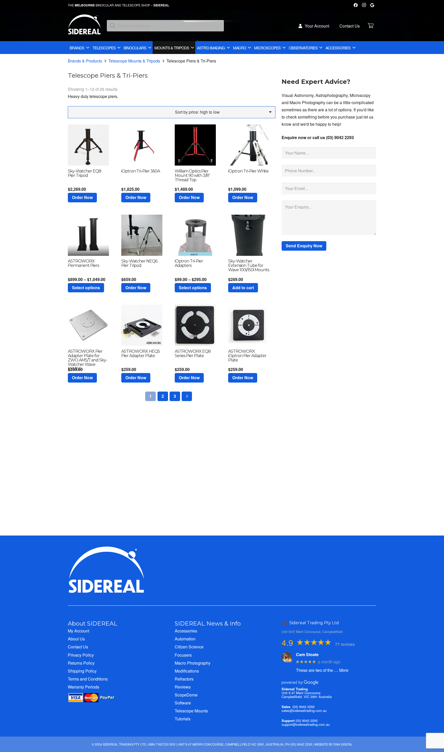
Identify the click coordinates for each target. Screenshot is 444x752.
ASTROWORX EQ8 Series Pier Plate (193, 353)
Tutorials (182, 719)
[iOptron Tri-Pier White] (248, 145)
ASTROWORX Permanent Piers (83, 263)
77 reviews (345, 644)
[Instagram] (364, 5)
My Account (78, 631)
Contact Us (78, 647)
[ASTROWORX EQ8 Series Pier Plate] (195, 325)
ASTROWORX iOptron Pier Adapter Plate (247, 356)
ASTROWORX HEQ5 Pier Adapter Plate (140, 353)
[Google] (372, 5)
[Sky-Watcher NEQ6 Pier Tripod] (141, 235)
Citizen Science (189, 647)
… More (341, 670)
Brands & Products (85, 61)
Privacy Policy (81, 655)
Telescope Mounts (191, 711)
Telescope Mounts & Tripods (134, 61)
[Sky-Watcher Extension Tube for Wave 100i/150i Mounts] (248, 235)
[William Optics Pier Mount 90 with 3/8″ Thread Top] (195, 145)
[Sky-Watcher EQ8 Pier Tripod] (88, 145)
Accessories (186, 631)
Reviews (183, 687)
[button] (82, 197)
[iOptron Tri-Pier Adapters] (195, 235)
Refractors (184, 679)
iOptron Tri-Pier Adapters (189, 263)
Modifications (187, 671)
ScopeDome (186, 695)
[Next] (187, 396)
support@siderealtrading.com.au (306, 724)
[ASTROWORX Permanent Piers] (88, 235)
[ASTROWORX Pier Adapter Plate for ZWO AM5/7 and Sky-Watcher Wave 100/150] (88, 325)
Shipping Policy (82, 671)
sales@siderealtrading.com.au (304, 710)
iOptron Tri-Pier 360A (140, 171)
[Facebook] (355, 5)
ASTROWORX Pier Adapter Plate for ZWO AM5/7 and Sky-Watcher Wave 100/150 (87, 360)
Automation (185, 639)
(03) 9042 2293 (303, 706)
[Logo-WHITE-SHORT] (84, 27)
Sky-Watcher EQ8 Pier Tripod (84, 173)
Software (183, 703)
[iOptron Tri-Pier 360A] (141, 145)
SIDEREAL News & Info (208, 623)
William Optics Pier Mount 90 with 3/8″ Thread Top (192, 175)
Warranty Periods (83, 687)
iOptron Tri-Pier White (248, 171)
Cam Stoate (307, 654)
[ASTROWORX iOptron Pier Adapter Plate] (248, 325)
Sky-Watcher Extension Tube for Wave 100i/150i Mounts (248, 265)
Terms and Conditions (88, 679)
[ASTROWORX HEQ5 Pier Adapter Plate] (141, 325)
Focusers (183, 655)
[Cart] (370, 25)
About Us (76, 639)
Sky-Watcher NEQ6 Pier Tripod (139, 263)
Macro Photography (192, 663)
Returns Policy (81, 663)
